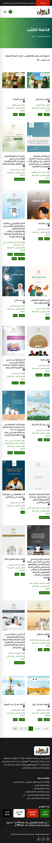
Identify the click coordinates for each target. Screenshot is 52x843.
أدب (47, 318)
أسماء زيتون (41, 229)
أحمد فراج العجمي (15, 306)
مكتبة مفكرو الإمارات (41, 788)
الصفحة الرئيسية (43, 36)
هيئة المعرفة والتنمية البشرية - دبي (36, 795)
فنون (22, 383)
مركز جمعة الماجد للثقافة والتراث (37, 792)
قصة (40, 650)
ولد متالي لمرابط (15, 503)
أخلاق (14, 259)
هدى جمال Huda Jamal (38, 640)
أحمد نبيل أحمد (16, 373)
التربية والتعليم (44, 182)
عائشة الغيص (41, 710)
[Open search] (10, 12)
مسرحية (39, 375)
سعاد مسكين (41, 308)
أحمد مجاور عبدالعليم (14, 242)
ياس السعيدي (41, 430)
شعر (40, 114)
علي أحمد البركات (15, 170)
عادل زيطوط (16, 105)
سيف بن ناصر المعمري (11, 443)
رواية (40, 239)
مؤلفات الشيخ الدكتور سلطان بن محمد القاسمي (31, 782)
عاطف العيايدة (41, 105)
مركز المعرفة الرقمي (42, 785)
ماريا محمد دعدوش (14, 565)
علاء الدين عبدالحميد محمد (37, 583)
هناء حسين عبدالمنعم (38, 172)
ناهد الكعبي (42, 365)
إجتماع (10, 254)
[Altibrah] (43, 11)
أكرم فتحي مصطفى (14, 653)
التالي (15, 728)
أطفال (47, 114)
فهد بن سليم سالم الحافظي (36, 508)
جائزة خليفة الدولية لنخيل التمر (38, 798)
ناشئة (47, 239)
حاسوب (21, 259)
